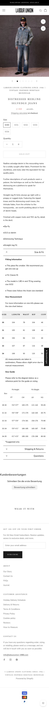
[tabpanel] (24, 351)
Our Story (7, 571)
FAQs (5, 580)
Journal (6, 585)
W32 (26, 125)
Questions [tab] (39, 455)
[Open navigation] (3, 10)
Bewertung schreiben (24, 487)
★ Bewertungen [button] (46, 357)
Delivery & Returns (11, 604)
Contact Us (8, 576)
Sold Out (24, 154)
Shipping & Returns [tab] (34, 449)
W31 (16, 125)
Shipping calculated (19, 113)
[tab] (24, 252)
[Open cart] (45, 10)
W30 (7, 125)
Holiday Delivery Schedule (14, 600)
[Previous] (12, 81)
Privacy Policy (9, 613)
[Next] (36, 81)
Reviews (6, 622)
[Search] (40, 10)
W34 (7, 131)
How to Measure (10, 627)
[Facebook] (4, 659)
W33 (35, 125)
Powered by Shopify (24, 678)
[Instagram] (10, 659)
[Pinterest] (17, 659)
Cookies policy (9, 618)
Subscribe (12, 554)
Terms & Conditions (11, 609)
